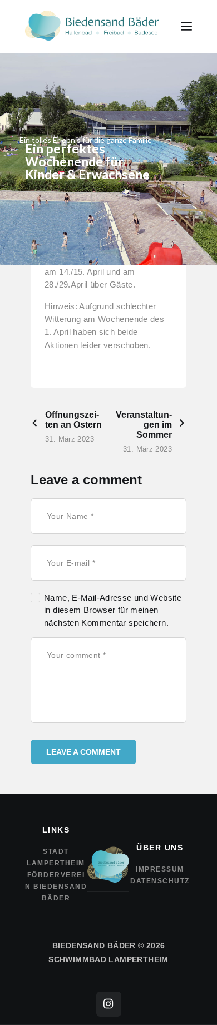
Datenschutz (160, 881)
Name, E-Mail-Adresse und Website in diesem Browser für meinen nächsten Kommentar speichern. (112, 610)
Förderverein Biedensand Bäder (56, 886)
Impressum (160, 869)
